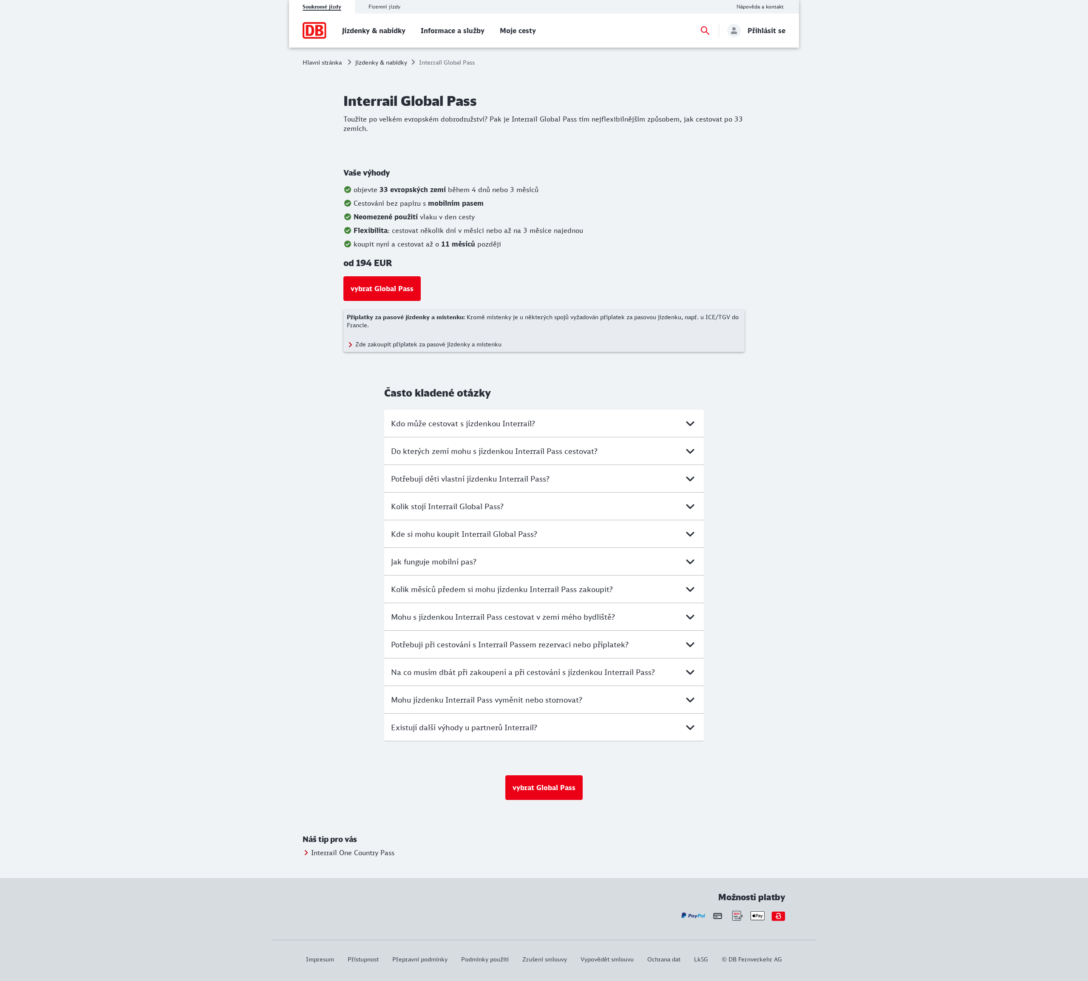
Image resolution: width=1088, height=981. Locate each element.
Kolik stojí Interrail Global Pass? (447, 506)
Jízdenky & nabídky (381, 62)
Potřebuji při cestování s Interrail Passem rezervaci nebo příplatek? (510, 644)
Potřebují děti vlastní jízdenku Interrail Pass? (470, 478)
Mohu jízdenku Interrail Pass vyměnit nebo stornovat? (486, 699)
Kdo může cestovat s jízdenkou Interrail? (463, 423)
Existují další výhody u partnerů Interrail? (464, 727)
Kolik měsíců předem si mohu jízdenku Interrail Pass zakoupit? (502, 589)
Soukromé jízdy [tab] (322, 6)
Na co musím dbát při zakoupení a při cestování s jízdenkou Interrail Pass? (523, 672)
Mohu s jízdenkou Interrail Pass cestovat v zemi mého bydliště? (503, 616)
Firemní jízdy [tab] (384, 6)
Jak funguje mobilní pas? (433, 561)
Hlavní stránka (322, 62)
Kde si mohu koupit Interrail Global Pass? (464, 534)
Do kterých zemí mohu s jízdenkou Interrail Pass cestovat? (494, 451)
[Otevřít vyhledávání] (705, 30)
